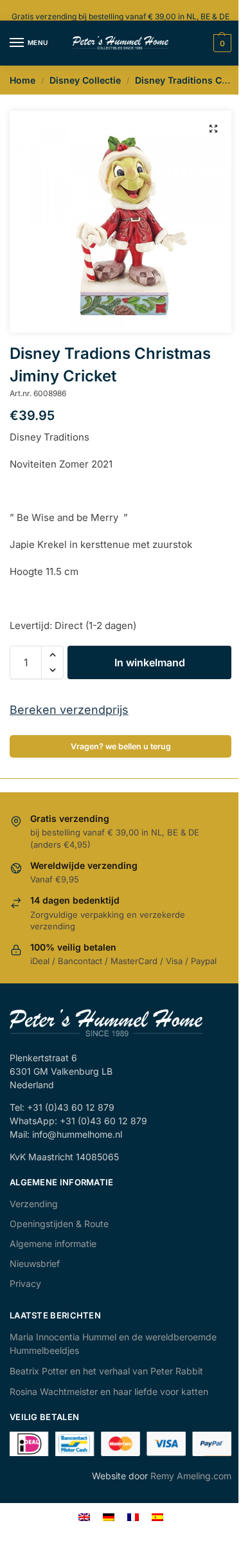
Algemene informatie (53, 1243)
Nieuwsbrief (35, 1263)
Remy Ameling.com (190, 1475)
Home (22, 80)
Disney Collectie (85, 80)
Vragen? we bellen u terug (121, 746)
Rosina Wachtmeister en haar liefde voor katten (109, 1391)
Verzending (34, 1203)
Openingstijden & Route (59, 1223)
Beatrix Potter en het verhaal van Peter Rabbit (106, 1370)
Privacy (25, 1283)
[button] (213, 128)
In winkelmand (149, 662)
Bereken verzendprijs (69, 709)
